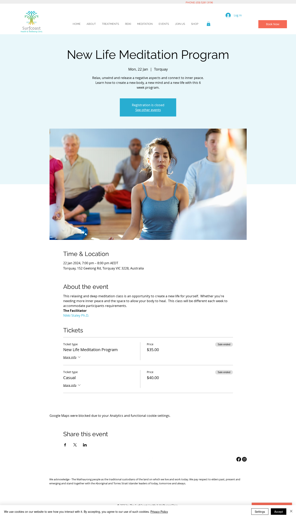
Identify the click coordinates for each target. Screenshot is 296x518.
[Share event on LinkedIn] (85, 444)
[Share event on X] (75, 444)
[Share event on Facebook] (65, 444)
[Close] (291, 511)
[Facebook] (238, 459)
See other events (148, 110)
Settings (260, 512)
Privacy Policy (159, 512)
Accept (278, 512)
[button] (208, 23)
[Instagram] (244, 459)
